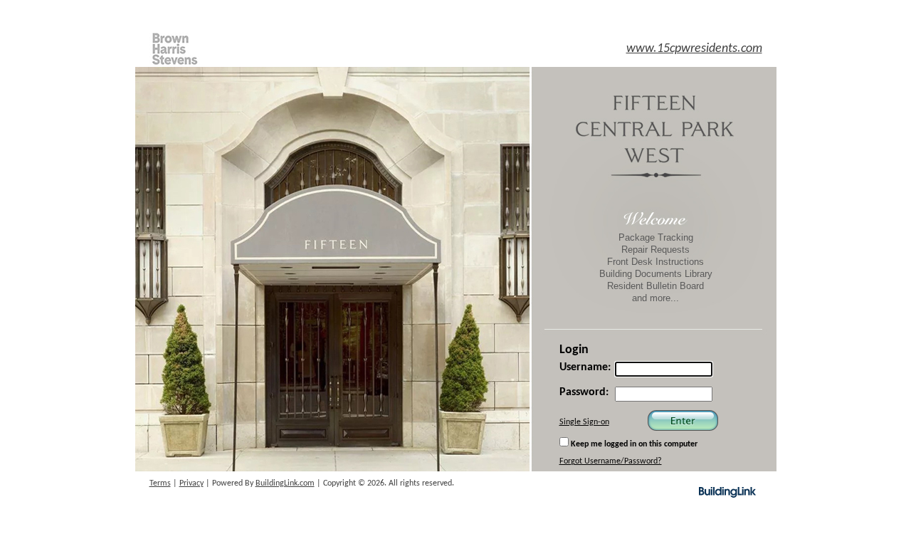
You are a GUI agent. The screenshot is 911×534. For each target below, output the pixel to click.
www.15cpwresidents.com (694, 49)
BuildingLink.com (285, 483)
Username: (585, 367)
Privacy (191, 483)
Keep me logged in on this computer (633, 444)
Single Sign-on (584, 422)
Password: (584, 392)
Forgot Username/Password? (610, 461)
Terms (160, 483)
